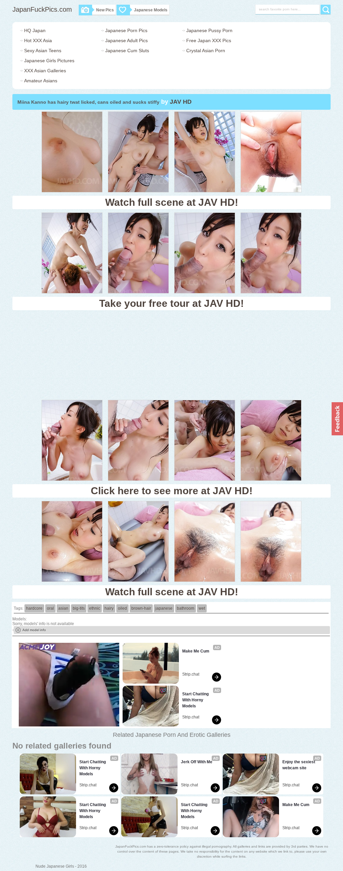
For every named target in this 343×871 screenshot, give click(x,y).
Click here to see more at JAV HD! (172, 490)
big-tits (79, 608)
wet (202, 608)
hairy (109, 608)
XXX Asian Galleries (45, 70)
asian (63, 608)
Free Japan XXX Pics (208, 40)
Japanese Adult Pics (126, 40)
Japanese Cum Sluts (127, 50)
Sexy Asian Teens (42, 50)
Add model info (34, 630)
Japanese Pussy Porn (209, 30)
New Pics (105, 10)
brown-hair (141, 608)
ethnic (94, 608)
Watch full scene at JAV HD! (171, 202)
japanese (164, 608)
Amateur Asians (40, 80)
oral (50, 608)
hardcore (34, 608)
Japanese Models (150, 10)
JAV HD (181, 101)
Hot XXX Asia (38, 40)
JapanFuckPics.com (42, 9)
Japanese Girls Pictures (49, 60)
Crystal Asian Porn (205, 50)
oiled (122, 608)
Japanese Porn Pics (126, 30)
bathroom (185, 608)
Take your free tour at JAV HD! (171, 303)
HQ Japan (35, 30)
